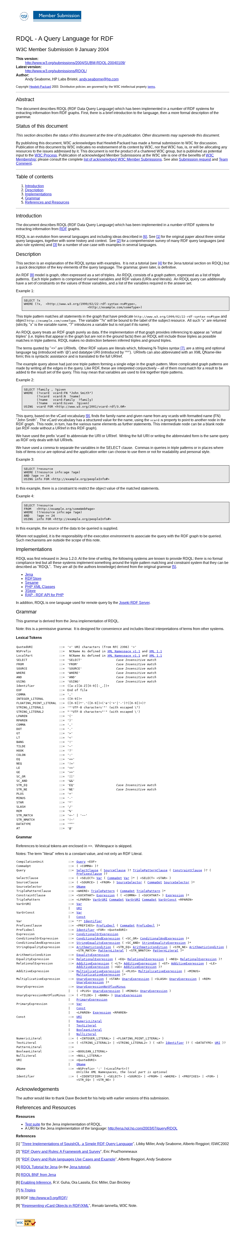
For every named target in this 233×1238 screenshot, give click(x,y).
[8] (32, 275)
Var (99, 878)
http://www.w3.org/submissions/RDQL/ (56, 71)
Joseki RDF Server (134, 603)
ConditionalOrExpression (97, 934)
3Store (30, 591)
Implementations (38, 194)
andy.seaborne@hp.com (99, 79)
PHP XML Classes (40, 587)
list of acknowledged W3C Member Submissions (123, 159)
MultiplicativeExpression (98, 971)
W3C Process (46, 155)
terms (151, 86)
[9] (88, 416)
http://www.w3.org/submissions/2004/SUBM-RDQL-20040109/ (75, 63)
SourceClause (115, 870)
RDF (63, 229)
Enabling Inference (36, 1182)
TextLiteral (86, 1025)
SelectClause (87, 870)
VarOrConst (167, 899)
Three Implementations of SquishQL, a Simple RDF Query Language (77, 1144)
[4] (160, 263)
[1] (158, 237)
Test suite (32, 1124)
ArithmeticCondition (93, 947)
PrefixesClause (89, 873)
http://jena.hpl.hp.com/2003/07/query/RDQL (142, 1128)
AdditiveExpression (92, 963)
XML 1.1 (155, 651)
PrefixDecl (105, 925)
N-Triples (28, 1190)
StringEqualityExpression (98, 942)
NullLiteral (86, 1034)
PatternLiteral (111, 950)
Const (81, 917)
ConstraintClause (187, 870)
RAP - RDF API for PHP (44, 595)
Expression (105, 895)
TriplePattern (103, 891)
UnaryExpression (90, 979)
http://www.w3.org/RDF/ (48, 1198)
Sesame (31, 583)
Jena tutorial (79, 1167)
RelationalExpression (94, 959)
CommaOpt (114, 878)
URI (79, 908)
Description (34, 190)
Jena (29, 574)
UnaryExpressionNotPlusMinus (101, 986)
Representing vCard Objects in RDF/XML (55, 1206)
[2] (119, 241)
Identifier (93, 921)
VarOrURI (100, 899)
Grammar (32, 198)
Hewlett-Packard (40, 86)
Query (81, 861)
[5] (174, 567)
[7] (182, 348)
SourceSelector (129, 882)
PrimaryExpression (91, 999)
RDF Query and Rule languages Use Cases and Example (68, 1159)
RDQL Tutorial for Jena (39, 1167)
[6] (145, 237)
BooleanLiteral (89, 1029)
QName (81, 886)
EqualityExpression (92, 955)
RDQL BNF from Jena (38, 1175)
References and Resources (47, 202)
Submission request (195, 159)
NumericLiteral (89, 1021)
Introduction (34, 186)
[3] (55, 245)
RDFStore (33, 578)
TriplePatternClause (150, 870)
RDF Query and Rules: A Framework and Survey (61, 1151)
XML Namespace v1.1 (123, 651)
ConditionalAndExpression (98, 938)
